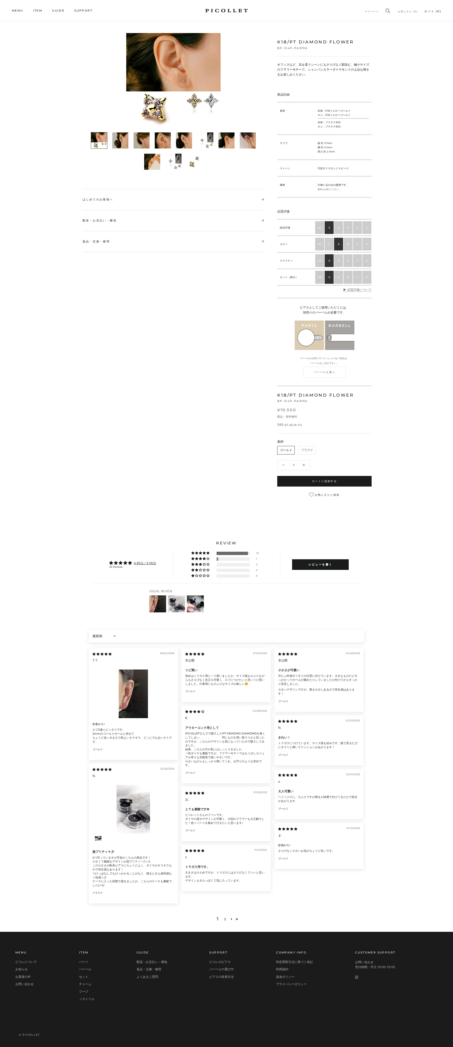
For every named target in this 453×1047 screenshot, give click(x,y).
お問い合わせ (24, 984)
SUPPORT (83, 10)
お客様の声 (23, 977)
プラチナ (307, 450)
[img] (102, 654)
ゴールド (286, 450)
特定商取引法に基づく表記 (294, 962)
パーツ (83, 962)
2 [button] (225, 919)
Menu (17, 10)
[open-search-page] (388, 11)
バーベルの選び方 (221, 969)
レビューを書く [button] (320, 564)
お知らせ (21, 969)
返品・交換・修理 (96, 241)
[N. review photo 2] (98, 840)
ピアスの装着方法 (221, 977)
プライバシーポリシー (291, 984)
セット (83, 977)
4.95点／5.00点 (145, 563)
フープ (83, 991)
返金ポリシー (285, 977)
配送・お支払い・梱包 (100, 220)
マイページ (372, 11)
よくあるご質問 (147, 977)
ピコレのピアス (220, 962)
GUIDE (58, 10)
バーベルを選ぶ (324, 372)
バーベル (85, 969)
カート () (432, 11)
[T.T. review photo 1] (133, 693)
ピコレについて (26, 962)
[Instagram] (356, 977)
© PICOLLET (29, 1034)
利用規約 (282, 969)
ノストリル (86, 999)
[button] (200, 553)
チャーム (85, 984)
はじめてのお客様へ (98, 199)
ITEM (37, 10)
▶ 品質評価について (357, 290)
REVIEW (226, 543)
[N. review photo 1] (133, 809)
